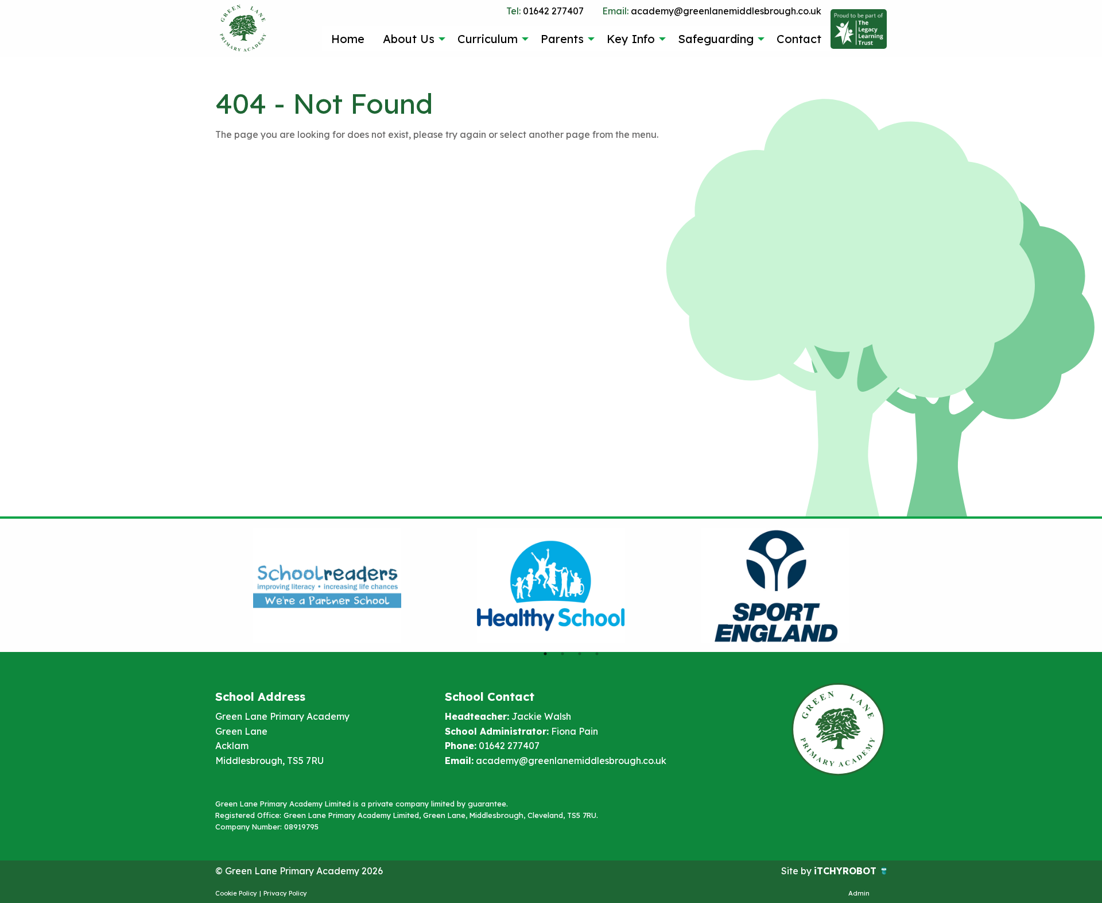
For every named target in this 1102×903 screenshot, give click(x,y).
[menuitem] (348, 38)
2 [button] (562, 653)
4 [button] (597, 653)
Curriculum (487, 39)
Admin (859, 893)
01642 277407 (545, 11)
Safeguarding (716, 39)
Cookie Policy (236, 893)
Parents (562, 39)
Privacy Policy (285, 893)
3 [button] (579, 653)
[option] (327, 585)
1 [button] (545, 653)
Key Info (631, 39)
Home (347, 39)
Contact (799, 39)
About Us (408, 39)
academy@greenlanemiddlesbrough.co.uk (711, 11)
